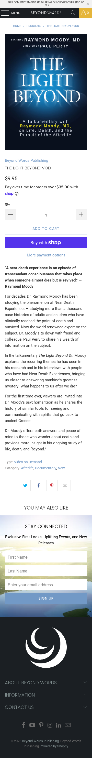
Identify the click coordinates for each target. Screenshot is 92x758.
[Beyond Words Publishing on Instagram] (50, 725)
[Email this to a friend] (65, 485)
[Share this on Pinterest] (52, 485)
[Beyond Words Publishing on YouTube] (32, 725)
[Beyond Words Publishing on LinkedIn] (59, 725)
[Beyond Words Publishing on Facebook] (23, 725)
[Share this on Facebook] (38, 485)
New (61, 468)
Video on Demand (28, 462)
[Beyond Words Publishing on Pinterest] (41, 725)
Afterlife (27, 468)
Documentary (45, 468)
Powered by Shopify (54, 746)
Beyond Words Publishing (26, 160)
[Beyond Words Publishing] (46, 13)
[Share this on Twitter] (25, 485)
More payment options (46, 255)
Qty (7, 204)
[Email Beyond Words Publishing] (68, 725)
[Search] (73, 13)
